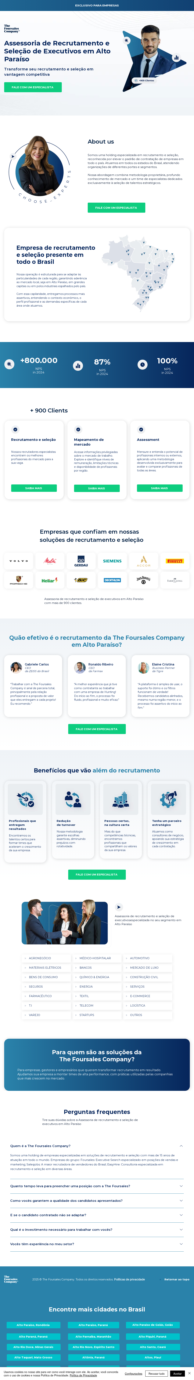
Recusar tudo (157, 1373)
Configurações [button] (133, 1373)
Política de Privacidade (83, 1375)
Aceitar (177, 1373)
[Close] (189, 1373)
